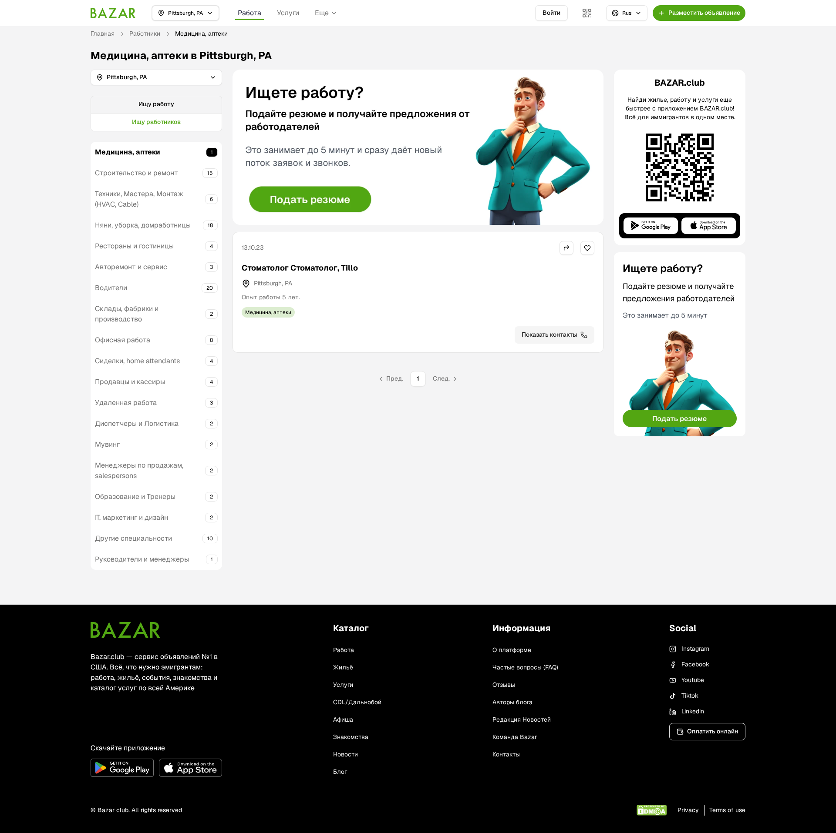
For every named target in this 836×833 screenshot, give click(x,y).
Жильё (343, 667)
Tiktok (689, 695)
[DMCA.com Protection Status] (652, 810)
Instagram (695, 648)
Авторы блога (512, 702)
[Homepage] (113, 13)
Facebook (695, 664)
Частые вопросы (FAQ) (525, 667)
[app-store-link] (190, 768)
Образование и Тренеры (135, 496)
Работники (144, 33)
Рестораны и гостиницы (134, 246)
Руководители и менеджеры (142, 559)
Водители (111, 287)
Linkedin (692, 711)
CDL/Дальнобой (357, 702)
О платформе (511, 650)
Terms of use (727, 810)
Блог (340, 772)
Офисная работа (122, 340)
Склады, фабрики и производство (126, 314)
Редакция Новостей (521, 719)
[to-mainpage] (125, 630)
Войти (551, 13)
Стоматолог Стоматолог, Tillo (300, 268)
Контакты (506, 754)
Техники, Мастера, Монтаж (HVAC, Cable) (139, 199)
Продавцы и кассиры (130, 381)
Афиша (343, 719)
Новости (345, 754)
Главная (103, 33)
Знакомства (350, 737)
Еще (322, 12)
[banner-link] (418, 147)
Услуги (288, 12)
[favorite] (587, 248)
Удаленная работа (126, 402)
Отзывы (503, 685)
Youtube (692, 680)
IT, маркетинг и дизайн (131, 517)
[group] (156, 113)
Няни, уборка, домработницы (143, 225)
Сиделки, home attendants (137, 360)
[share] (566, 248)
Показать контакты (549, 334)
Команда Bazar (514, 737)
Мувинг (107, 444)
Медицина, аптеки (127, 152)
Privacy (688, 810)
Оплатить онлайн (712, 731)
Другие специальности (133, 538)
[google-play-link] (122, 768)
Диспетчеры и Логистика (137, 423)
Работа (249, 12)
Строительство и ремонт (136, 172)
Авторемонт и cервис (131, 266)
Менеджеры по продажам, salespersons (139, 470)
